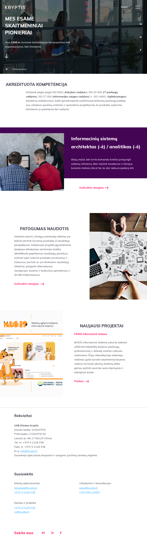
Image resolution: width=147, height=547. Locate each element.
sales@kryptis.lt (88, 487)
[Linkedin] (141, 37)
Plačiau (79, 381)
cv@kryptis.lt (21, 511)
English (124, 7)
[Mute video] (7, 69)
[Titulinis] (16, 7)
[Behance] (141, 24)
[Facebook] (140, 50)
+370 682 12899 (89, 492)
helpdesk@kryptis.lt (25, 487)
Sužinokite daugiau (92, 187)
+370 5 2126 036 (24, 492)
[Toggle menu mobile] (137, 7)
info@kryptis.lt (28, 451)
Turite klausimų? (19, 69)
